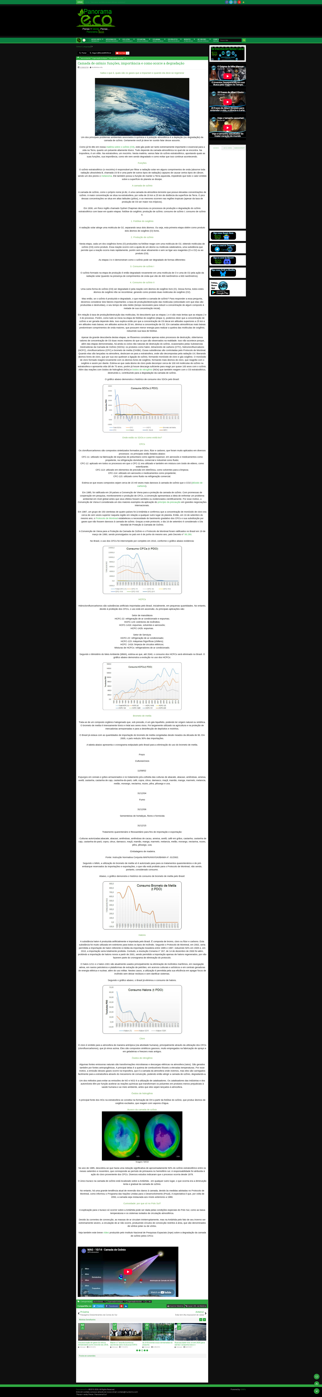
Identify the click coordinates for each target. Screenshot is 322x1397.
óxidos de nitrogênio (142, 369)
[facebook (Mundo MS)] (227, 2)
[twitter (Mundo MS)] (231, 2)
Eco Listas (128, 40)
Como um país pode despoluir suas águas (190, 1343)
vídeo (106, 1232)
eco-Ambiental (98, 1301)
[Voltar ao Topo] (316, 1383)
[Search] (244, 40)
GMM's (243, 1389)
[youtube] (243, 2)
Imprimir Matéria (176, 1306)
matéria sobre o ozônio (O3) (120, 147)
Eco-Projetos (173, 40)
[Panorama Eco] (79, 40)
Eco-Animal (158, 40)
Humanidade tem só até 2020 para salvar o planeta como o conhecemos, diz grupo (157, 1344)
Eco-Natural (142, 40)
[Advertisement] (185, 20)
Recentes (188, 40)
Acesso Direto (96, 40)
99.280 (188, 534)
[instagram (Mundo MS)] (235, 2)
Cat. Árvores (203, 40)
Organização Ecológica (115, 1301)
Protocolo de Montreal (107, 518)
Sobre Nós (217, 40)
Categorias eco (112, 40)
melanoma (106, 176)
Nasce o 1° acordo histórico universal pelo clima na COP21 (91, 1343)
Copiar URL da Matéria (196, 1306)
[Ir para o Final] (316, 1391)
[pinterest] (239, 2)
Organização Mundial (134, 1301)
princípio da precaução (169, 502)
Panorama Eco (82, 1389)
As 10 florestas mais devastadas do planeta (125, 1343)
